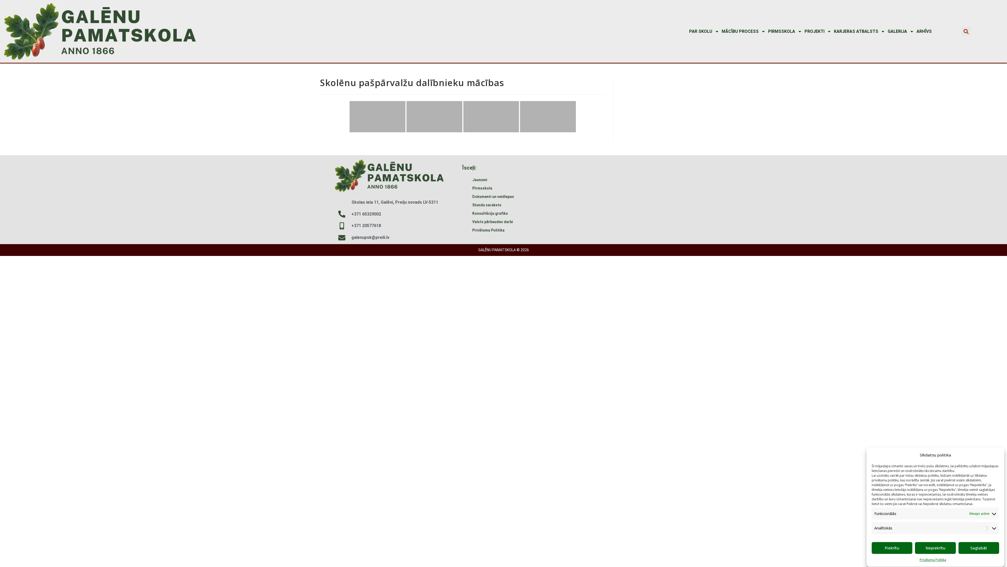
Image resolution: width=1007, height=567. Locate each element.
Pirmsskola (781, 31)
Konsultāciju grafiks (490, 213)
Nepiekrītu (935, 547)
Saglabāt (978, 547)
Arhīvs (924, 31)
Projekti (814, 31)
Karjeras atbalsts (856, 31)
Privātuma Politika (933, 560)
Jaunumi (479, 180)
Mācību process (740, 31)
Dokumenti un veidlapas (493, 197)
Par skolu (700, 31)
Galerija (897, 31)
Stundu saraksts (486, 205)
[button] (966, 31)
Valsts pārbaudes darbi (492, 222)
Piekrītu (892, 547)
